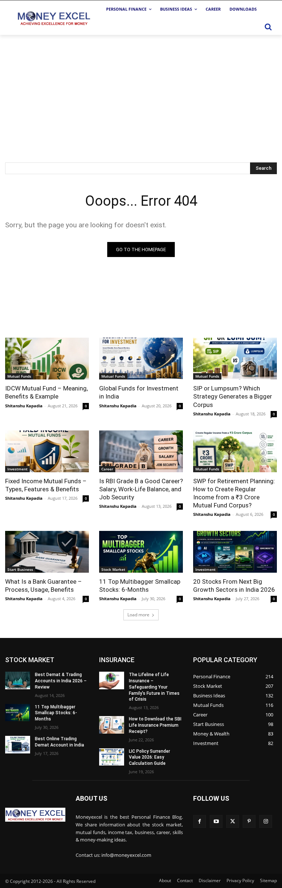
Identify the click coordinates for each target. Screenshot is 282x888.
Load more (138, 615)
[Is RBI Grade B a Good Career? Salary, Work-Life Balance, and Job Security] (141, 451)
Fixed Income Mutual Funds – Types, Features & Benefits (46, 485)
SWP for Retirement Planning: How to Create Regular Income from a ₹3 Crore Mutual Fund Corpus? (234, 493)
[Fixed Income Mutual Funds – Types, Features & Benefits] (47, 451)
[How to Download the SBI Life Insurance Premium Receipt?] (111, 725)
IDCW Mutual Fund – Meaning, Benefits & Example (46, 392)
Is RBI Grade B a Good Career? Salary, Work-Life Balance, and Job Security (141, 489)
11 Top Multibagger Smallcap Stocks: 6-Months (56, 713)
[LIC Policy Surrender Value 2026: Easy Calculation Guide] (111, 757)
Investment (17, 468)
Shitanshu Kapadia (24, 405)
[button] (268, 27)
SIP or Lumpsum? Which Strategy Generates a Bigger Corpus (232, 396)
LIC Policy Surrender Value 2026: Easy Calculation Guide (149, 757)
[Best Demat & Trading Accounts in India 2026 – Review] (17, 680)
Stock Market (113, 569)
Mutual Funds (19, 376)
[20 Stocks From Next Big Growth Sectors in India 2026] (235, 552)
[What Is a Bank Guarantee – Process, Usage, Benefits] (47, 552)
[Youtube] (216, 821)
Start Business (20, 569)
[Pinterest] (249, 821)
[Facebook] (199, 821)
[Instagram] (265, 821)
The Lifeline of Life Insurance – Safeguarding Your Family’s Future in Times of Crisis (154, 687)
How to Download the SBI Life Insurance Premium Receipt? (155, 725)
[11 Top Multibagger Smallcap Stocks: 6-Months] (141, 552)
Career (107, 468)
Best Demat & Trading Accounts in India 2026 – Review (61, 681)
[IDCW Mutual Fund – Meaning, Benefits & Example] (47, 358)
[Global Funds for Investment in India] (141, 358)
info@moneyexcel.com (126, 855)
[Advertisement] (141, 89)
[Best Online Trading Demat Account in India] (17, 744)
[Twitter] (232, 821)
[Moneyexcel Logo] (53, 18)
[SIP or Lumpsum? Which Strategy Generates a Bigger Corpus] (235, 358)
